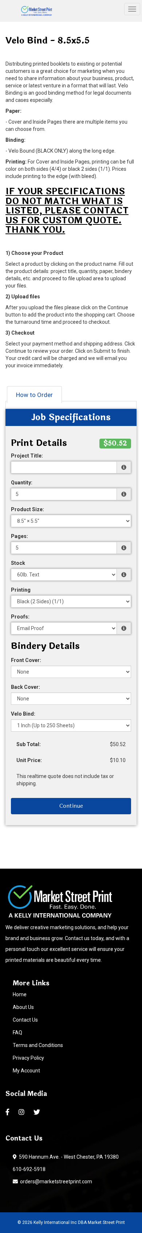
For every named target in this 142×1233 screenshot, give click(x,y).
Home (20, 994)
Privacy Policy (28, 1058)
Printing (21, 590)
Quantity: (21, 482)
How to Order (34, 394)
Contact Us (25, 1020)
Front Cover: (26, 660)
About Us (23, 1007)
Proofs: (20, 617)
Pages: (19, 536)
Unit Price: (29, 760)
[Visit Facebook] (8, 1112)
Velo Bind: (23, 714)
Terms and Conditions (38, 1045)
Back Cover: (25, 687)
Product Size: (27, 509)
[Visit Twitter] (37, 1112)
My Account (26, 1070)
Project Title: (27, 456)
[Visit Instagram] (22, 1112)
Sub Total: (28, 744)
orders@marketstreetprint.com (55, 1181)
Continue (71, 805)
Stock (18, 563)
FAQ (17, 1032)
